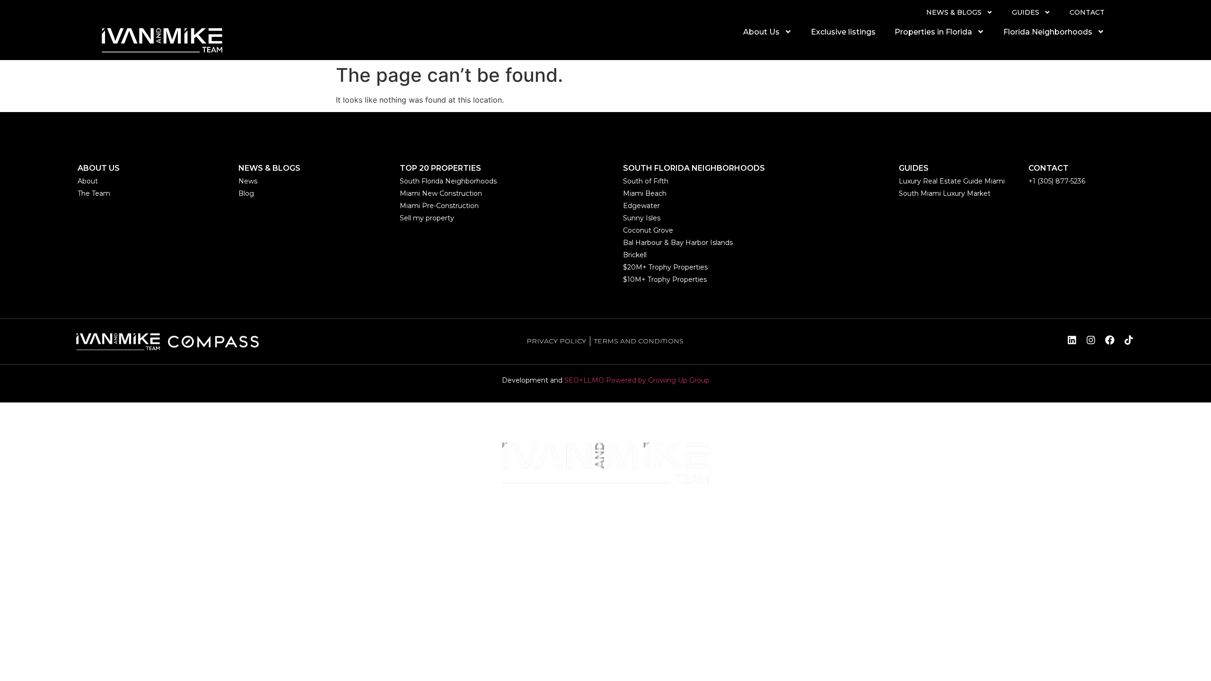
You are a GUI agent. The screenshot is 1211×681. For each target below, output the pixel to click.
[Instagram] (1090, 340)
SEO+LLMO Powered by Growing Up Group (637, 380)
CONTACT (1087, 12)
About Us (761, 31)
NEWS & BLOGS (954, 12)
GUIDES (1025, 12)
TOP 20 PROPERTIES (440, 168)
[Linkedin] (1071, 340)
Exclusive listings (843, 31)
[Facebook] (1109, 340)
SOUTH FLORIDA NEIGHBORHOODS (694, 168)
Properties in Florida (933, 31)
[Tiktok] (1128, 340)
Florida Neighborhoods (1047, 31)
